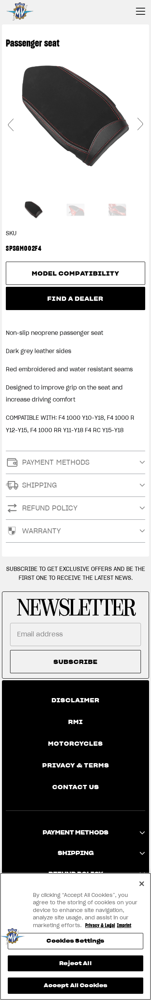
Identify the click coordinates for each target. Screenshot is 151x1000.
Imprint (124, 925)
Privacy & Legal (100, 925)
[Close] (141, 883)
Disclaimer (75, 700)
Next (140, 124)
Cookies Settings (75, 941)
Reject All (75, 963)
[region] (75, 936)
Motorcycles (75, 743)
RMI (75, 722)
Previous (11, 124)
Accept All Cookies (75, 985)
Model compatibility (76, 273)
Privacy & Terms (75, 765)
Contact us (75, 787)
